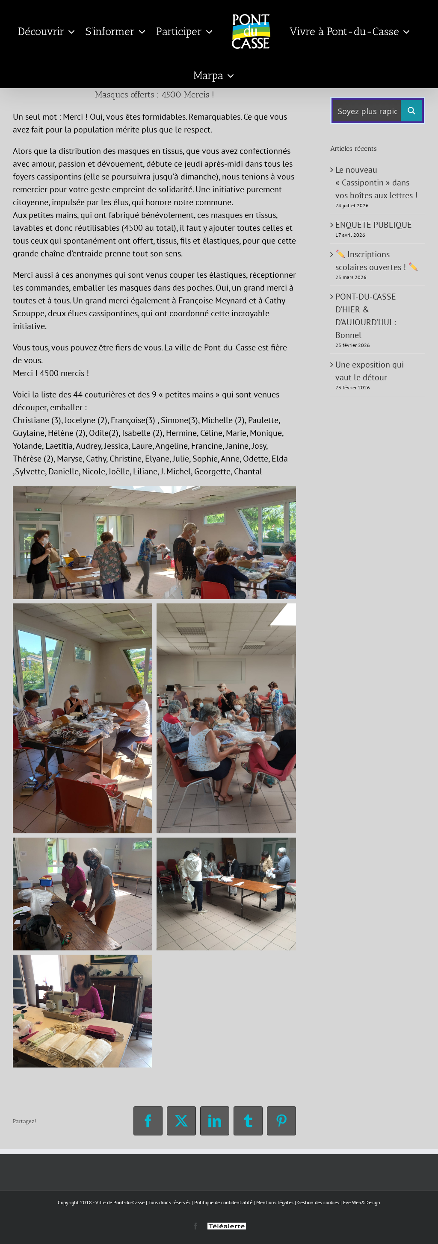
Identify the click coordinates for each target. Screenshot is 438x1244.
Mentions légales (274, 1202)
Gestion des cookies (318, 1202)
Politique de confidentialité (223, 1202)
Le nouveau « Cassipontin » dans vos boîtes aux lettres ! (376, 182)
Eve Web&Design (361, 1202)
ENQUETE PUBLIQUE (373, 224)
